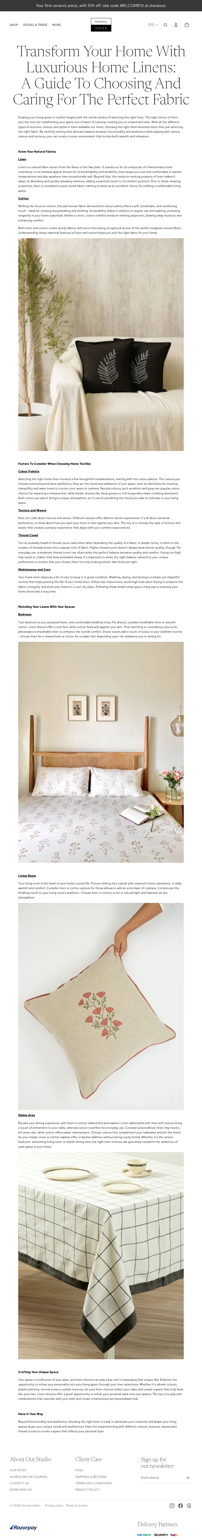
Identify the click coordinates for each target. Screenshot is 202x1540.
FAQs (79, 1470)
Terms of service (76, 1505)
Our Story (18, 1470)
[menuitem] (56, 24)
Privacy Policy (87, 1490)
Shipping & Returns (90, 1477)
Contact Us (19, 1483)
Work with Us (21, 1490)
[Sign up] (188, 1478)
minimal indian (30, 1505)
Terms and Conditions (93, 1483)
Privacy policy (54, 1505)
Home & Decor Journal (29, 1477)
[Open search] (165, 24)
